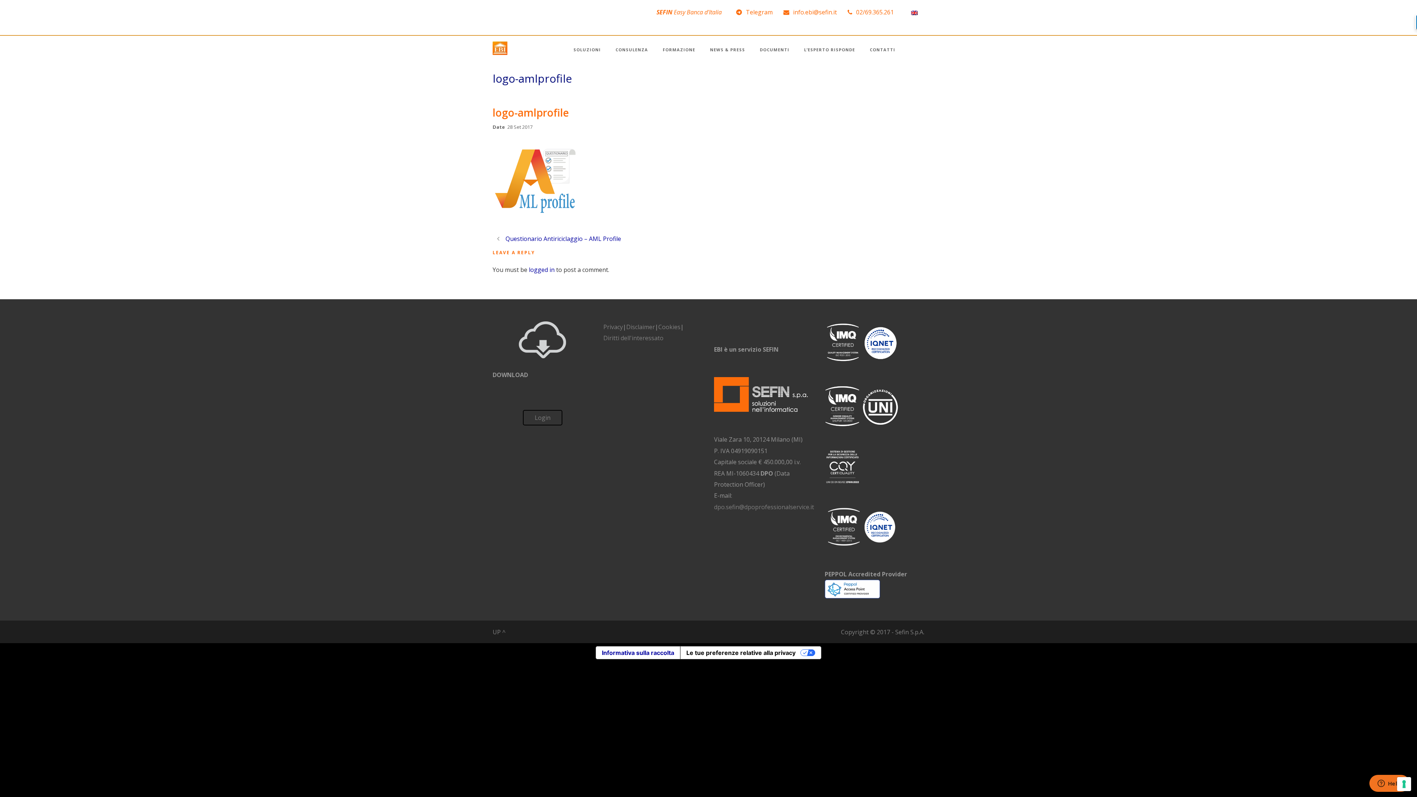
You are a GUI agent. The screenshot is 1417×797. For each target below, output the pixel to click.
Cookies (669, 327)
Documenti (774, 49)
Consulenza (632, 49)
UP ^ (499, 632)
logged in (542, 270)
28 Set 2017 (519, 127)
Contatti (882, 49)
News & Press (727, 49)
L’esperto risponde (829, 49)
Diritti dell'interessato (633, 338)
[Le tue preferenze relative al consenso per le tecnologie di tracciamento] (1404, 784)
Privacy (613, 327)
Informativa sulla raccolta (638, 652)
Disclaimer (640, 327)
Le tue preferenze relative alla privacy (741, 652)
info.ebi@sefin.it (815, 12)
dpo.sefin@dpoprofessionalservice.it (764, 507)
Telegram (759, 12)
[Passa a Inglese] (914, 12)
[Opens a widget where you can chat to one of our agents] (1389, 784)
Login (543, 418)
